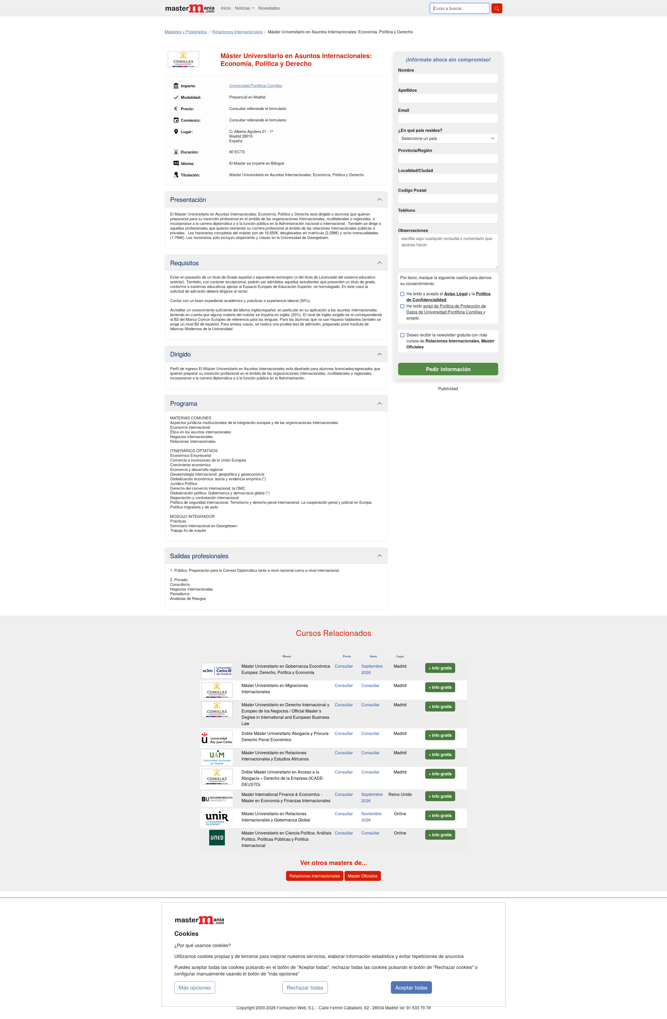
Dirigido (180, 353)
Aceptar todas (411, 987)
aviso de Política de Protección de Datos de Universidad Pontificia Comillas (446, 309)
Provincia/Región (415, 150)
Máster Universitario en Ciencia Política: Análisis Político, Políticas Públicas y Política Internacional (286, 839)
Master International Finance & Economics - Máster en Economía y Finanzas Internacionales (286, 797)
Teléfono (406, 210)
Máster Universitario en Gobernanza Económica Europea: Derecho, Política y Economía (286, 669)
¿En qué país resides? (420, 130)
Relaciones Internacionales (314, 876)
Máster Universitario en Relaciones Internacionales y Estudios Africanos (275, 756)
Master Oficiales (363, 876)
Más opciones (195, 987)
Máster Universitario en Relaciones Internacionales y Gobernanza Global (276, 817)
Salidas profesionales (199, 555)
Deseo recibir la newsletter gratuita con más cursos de (450, 341)
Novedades (269, 8)
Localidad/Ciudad (415, 170)
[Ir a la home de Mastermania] (190, 8)
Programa (183, 403)
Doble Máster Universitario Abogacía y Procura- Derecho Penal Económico (286, 736)
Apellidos (407, 90)
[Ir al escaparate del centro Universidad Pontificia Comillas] (192, 59)
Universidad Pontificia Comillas (255, 85)
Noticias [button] (243, 8)
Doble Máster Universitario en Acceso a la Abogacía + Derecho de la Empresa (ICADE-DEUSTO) (283, 778)
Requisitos (184, 262)
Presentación (188, 199)
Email (403, 110)
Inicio (226, 8)
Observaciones (413, 230)
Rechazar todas (305, 987)
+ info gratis (440, 668)
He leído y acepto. (446, 312)
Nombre (406, 70)
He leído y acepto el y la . (448, 297)
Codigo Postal (412, 190)
